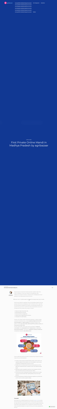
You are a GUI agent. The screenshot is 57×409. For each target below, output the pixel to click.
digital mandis (36, 400)
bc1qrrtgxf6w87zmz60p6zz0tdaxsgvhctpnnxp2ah (23, 4)
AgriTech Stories (28, 139)
